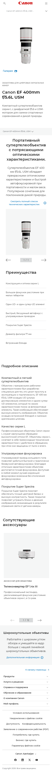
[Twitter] (29, 760)
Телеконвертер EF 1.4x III (21, 586)
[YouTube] (37, 760)
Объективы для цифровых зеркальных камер (23, 84)
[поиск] (4, 3)
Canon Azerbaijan (24, 753)
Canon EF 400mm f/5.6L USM (16, 131)
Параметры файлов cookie (26, 745)
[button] (8, 260)
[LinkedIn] (22, 760)
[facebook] (15, 760)
